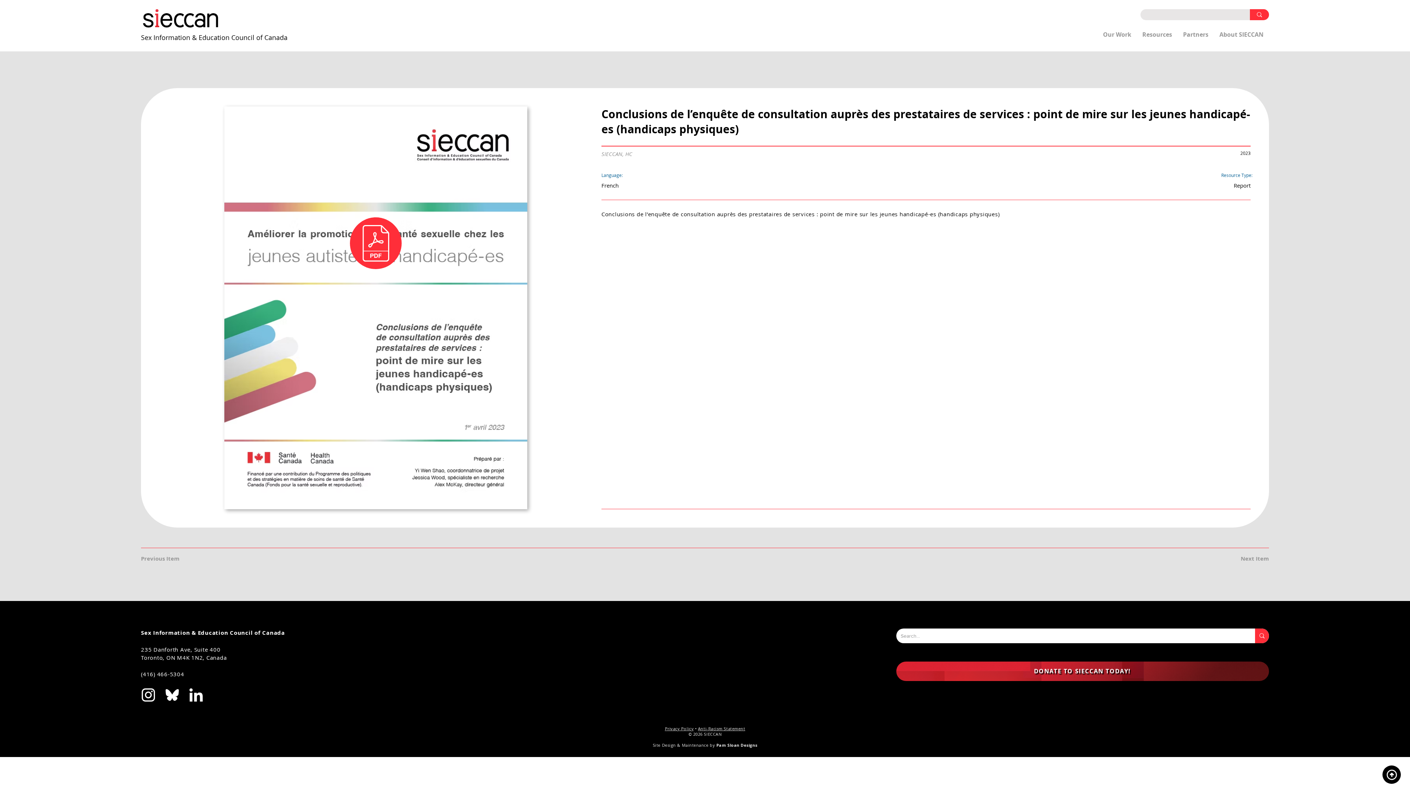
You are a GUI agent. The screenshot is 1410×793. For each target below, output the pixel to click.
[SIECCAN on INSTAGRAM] (148, 695)
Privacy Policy (679, 728)
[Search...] (1262, 636)
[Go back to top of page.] (1391, 774)
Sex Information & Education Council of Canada (214, 37)
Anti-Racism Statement (721, 728)
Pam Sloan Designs (736, 745)
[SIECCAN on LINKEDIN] (196, 695)
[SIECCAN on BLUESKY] (172, 695)
